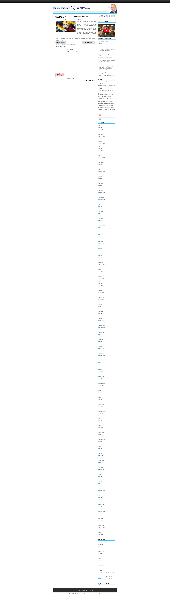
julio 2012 (101, 448)
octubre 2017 (101, 301)
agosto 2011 (101, 474)
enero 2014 (101, 406)
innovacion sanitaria (111, 90)
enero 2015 (101, 378)
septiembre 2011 (102, 471)
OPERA (100, 553)
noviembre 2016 (102, 327)
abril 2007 (101, 534)
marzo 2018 (101, 290)
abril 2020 (101, 260)
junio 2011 (101, 478)
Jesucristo (107, 92)
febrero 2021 (101, 239)
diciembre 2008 (102, 527)
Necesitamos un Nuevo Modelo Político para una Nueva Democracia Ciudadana (107, 50)
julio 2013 (101, 420)
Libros (97, 2)
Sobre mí (77, 2)
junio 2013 (101, 423)
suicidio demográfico (102, 111)
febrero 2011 (101, 485)
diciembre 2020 (102, 243)
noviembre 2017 (102, 299)
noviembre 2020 (102, 246)
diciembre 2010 (102, 488)
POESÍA (91, 2)
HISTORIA (68, 12)
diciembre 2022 (102, 192)
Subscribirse (104, 114)
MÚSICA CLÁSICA (84, 2)
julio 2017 (101, 308)
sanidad (110, 101)
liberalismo (112, 92)
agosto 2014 (101, 390)
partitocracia (109, 96)
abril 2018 (101, 288)
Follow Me (103, 119)
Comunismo (100, 82)
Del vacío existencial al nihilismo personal (107, 61)
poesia (101, 98)
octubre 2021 (101, 222)
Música (100, 549)
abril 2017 (101, 315)
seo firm (99, 593)
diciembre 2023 (102, 171)
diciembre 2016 (102, 325)
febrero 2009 (101, 525)
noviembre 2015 (102, 355)
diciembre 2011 (102, 464)
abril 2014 (101, 399)
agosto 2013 (101, 418)
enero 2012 (101, 462)
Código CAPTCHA (70, 78)
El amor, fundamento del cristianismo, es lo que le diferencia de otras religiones (106, 68)
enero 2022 (101, 218)
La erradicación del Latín (107, 63)
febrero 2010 (101, 504)
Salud (107, 101)
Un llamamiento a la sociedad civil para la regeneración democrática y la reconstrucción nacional (107, 54)
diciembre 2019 (102, 264)
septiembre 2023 (102, 176)
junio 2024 (101, 162)
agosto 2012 (101, 446)
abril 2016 (101, 343)
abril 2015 (101, 371)
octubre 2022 (101, 197)
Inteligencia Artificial (101, 92)
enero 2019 (101, 271)
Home (72, 2)
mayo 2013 (101, 425)
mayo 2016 (101, 341)
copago (104, 81)
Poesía (105, 99)
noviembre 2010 (102, 490)
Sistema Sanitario (105, 105)
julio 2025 (101, 148)
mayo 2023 (101, 180)
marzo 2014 (101, 402)
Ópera (109, 111)
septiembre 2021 (102, 225)
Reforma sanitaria (101, 101)
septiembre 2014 (102, 388)
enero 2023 (101, 190)
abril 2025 (101, 153)
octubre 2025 (101, 141)
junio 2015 (101, 367)
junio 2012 (101, 450)
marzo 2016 (101, 346)
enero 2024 (101, 169)
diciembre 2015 (102, 353)
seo (82, 593)
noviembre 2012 (102, 439)
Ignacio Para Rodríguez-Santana (104, 60)
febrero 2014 (101, 404)
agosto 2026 (101, 125)
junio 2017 (101, 311)
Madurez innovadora (60, 42)
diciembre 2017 (102, 297)
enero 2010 (101, 506)
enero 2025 (101, 155)
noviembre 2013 (102, 411)
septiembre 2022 (102, 199)
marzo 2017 (101, 318)
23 (113, 577)
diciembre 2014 (102, 381)
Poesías (109, 99)
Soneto (99, 109)
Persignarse (101, 43)
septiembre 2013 (102, 416)
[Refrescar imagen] (56, 77)
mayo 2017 (101, 313)
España (113, 86)
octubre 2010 (101, 492)
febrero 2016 (101, 348)
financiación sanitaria (111, 89)
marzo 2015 (101, 374)
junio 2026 (101, 129)
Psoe (113, 99)
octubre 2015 (101, 357)
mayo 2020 (101, 257)
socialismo (99, 107)
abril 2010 (101, 499)
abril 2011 (101, 483)
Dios (101, 86)
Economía (61, 12)
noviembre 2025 (102, 139)
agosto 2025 (101, 146)
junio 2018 (101, 285)
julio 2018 (101, 283)
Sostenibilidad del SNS (108, 109)
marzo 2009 (101, 523)
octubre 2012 (101, 441)
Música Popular (102, 551)
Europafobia (105, 89)
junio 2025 (101, 150)
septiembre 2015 (102, 360)
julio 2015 (101, 364)
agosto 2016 (101, 334)
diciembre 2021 (102, 220)
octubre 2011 (101, 469)
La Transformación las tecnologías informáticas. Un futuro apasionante (105, 46)
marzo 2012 (101, 457)
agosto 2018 (101, 281)
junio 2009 (101, 518)
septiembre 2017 (102, 304)
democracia (113, 84)
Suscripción (103, 2)
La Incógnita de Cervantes (103, 41)
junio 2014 (101, 395)
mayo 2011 (101, 481)
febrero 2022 (101, 215)
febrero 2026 (101, 132)
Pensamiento (75, 12)
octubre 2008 (101, 530)
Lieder (111, 94)
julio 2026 (101, 127)
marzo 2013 (101, 429)
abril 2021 (101, 234)
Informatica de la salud (103, 90)
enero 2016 (101, 350)
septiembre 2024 (102, 157)
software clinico (111, 107)
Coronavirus (109, 82)
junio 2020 (101, 255)
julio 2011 (101, 476)
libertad (100, 94)
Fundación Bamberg (102, 585)
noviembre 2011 (102, 467)
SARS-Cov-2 (101, 103)
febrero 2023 (101, 187)
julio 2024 (101, 160)
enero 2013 (101, 434)
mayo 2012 (101, 453)
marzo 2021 (101, 236)
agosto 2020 (101, 250)
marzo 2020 (101, 262)
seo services (94, 593)
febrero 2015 (101, 376)
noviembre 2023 (102, 173)
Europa (100, 89)
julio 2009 (101, 516)
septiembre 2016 (102, 332)
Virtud (107, 111)
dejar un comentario (61, 44)
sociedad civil (104, 107)
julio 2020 (101, 253)
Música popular (111, 2)
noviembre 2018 (102, 274)
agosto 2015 (101, 362)
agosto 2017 (101, 306)
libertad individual (106, 94)
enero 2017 (101, 322)
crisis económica (107, 84)
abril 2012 (101, 455)
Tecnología (95, 12)
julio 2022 (101, 204)
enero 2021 (101, 241)
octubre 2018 (101, 276)
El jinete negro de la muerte (88, 42)
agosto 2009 (101, 513)
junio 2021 (101, 229)
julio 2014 (101, 392)
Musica (99, 96)
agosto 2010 (101, 495)
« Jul (102, 581)
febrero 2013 (101, 432)
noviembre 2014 (102, 383)
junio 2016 (101, 339)
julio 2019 (101, 267)
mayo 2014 (101, 397)
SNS (112, 105)
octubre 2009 (101, 509)
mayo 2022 (101, 208)
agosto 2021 (101, 227)
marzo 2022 (101, 213)
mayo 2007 (101, 532)
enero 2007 (101, 537)
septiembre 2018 (102, 278)
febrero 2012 (101, 460)
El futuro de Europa (107, 86)
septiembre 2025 (102, 143)
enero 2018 (101, 295)
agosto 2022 (101, 201)
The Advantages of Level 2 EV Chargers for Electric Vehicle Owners (106, 67)
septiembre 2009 (102, 511)
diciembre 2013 (102, 409)
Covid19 (100, 84)
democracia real (101, 85)
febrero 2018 (101, 292)
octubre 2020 (101, 248)
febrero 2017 (101, 320)
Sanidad (88, 12)
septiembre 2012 (102, 443)
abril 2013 (101, 427)
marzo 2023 (101, 185)
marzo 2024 (101, 167)
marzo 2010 (101, 502)
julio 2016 (101, 336)
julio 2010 (101, 497)
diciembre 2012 (102, 436)
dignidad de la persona (107, 85)
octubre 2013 (101, 413)
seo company (90, 593)
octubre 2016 (101, 329)
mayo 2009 (101, 520)
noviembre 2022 (102, 194)
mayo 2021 (101, 232)
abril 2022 (101, 211)
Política (82, 12)
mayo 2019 (101, 269)
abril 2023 (101, 183)
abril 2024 (101, 164)
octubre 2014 (101, 385)
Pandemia (104, 96)
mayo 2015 (101, 369)
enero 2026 (101, 134)
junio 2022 (101, 206)
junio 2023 (101, 178)
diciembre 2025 (102, 136)
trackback (67, 44)
